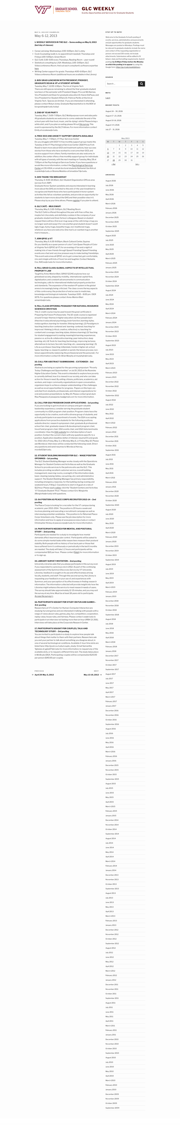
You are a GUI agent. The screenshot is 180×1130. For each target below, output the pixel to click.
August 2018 (111, 619)
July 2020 (109, 514)
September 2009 (112, 1108)
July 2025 (109, 240)
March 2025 (110, 258)
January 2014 (111, 870)
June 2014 (110, 847)
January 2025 (111, 268)
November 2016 (112, 715)
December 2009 (112, 1094)
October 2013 (111, 884)
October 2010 (111, 1048)
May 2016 (110, 742)
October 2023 (111, 336)
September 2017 (112, 669)
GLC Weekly (98, 8)
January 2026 (111, 213)
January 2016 (111, 761)
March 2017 (110, 697)
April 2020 (110, 528)
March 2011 (110, 1026)
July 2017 (109, 678)
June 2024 (110, 299)
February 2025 (111, 263)
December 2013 (112, 875)
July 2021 (109, 459)
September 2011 (112, 998)
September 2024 (112, 286)
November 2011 (112, 989)
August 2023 (111, 345)
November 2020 (112, 496)
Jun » (137, 164)
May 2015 (110, 797)
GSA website (60, 432)
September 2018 (112, 615)
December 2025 (112, 217)
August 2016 (111, 729)
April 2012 (110, 966)
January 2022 (111, 432)
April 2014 (110, 857)
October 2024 (111, 281)
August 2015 (111, 784)
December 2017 (112, 656)
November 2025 (112, 222)
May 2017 (109, 688)
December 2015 (112, 765)
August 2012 (111, 948)
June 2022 (110, 409)
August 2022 (111, 400)
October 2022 (111, 391)
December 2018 (112, 601)
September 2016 (112, 724)
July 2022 (109, 405)
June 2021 (110, 464)
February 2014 (111, 866)
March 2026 (110, 204)
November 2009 (112, 1099)
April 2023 (110, 363)
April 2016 (110, 747)
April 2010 (110, 1076)
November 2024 (112, 277)
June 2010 (110, 1067)
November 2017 (112, 660)
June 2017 (110, 683)
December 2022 (112, 382)
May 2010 (110, 1071)
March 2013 (110, 916)
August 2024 (111, 290)
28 (114, 160)
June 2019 (110, 573)
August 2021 (111, 455)
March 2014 (110, 861)
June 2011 (110, 1012)
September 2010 (112, 1053)
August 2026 (111, 181)
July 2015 (109, 788)
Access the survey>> (44, 596)
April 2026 (110, 199)
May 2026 (110, 194)
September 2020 (112, 505)
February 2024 (111, 318)
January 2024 (111, 322)
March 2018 (110, 642)
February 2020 (111, 537)
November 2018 (112, 605)
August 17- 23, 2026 (113, 116)
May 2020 (110, 523)
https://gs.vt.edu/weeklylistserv (128, 67)
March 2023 (110, 368)
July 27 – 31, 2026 (113, 129)
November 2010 (112, 1044)
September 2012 (112, 943)
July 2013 (109, 898)
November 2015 (112, 770)
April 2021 (110, 473)
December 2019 (112, 546)
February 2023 (111, 373)
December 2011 (112, 984)
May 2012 (109, 962)
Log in (108, 98)
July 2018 (109, 624)
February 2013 (111, 921)
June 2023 (110, 354)
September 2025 (112, 231)
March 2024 (110, 313)
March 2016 (110, 752)
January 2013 (111, 925)
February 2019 (111, 592)
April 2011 (109, 1021)
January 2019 (111, 596)
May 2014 (110, 852)
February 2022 (111, 427)
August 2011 (110, 1003)
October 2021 (111, 446)
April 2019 (110, 583)
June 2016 (110, 738)
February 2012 (111, 975)
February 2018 (111, 646)
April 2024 (110, 309)
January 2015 (111, 816)
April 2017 (110, 692)
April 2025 (110, 254)
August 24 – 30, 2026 (114, 111)
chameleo (54, 32)
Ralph (76, 552)
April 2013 (110, 911)
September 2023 (112, 341)
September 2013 (112, 889)
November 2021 (112, 441)
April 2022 (110, 418)
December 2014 (112, 820)
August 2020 (111, 510)
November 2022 (112, 386)
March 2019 (110, 587)
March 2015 (110, 806)
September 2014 (112, 834)
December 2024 (112, 272)
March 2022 (110, 423)
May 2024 (110, 304)
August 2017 (111, 674)
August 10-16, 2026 (113, 120)
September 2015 (112, 779)
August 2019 (111, 564)
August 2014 (111, 838)
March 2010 (110, 1080)
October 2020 (111, 500)
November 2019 (112, 551)
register (76, 200)
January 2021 (111, 487)
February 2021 (111, 482)
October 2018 (111, 610)
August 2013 (111, 893)
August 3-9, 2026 (112, 125)
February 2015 (111, 811)
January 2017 (111, 706)
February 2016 (111, 756)
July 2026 (109, 185)
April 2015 (110, 802)
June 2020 (110, 519)
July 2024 (109, 295)
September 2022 (112, 395)
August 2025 (111, 236)
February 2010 (111, 1085)
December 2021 (112, 436)
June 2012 (110, 957)
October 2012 (111, 939)
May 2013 (110, 907)
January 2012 (111, 980)
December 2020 (112, 491)
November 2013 (112, 879)
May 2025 (110, 249)
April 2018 (110, 637)
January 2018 (111, 651)
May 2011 (109, 1016)
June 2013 (110, 902)
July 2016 (109, 733)
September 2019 (112, 560)
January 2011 (111, 1035)
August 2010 (111, 1057)
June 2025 (110, 245)
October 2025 (111, 226)
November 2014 (112, 825)
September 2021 (112, 450)
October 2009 (111, 1103)
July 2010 (109, 1062)
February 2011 (111, 1030)
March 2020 (110, 532)
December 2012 (112, 930)
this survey (84, 124)
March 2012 (110, 971)
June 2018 (110, 628)
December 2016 (112, 710)
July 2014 (109, 843)
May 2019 (110, 578)
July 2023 (109, 350)
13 (108, 153)
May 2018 (110, 633)
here (37, 68)
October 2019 (111, 555)
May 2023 (110, 359)
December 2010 (112, 1039)
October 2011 (111, 994)
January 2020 (111, 541)
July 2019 (109, 569)
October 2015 (111, 774)
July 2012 (109, 952)
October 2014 (111, 829)
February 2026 (111, 208)
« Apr (113, 164)
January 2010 (111, 1089)
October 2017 (111, 665)
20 (108, 156)
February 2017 (111, 701)
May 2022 (110, 414)
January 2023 (111, 377)
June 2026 (110, 190)
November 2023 (112, 331)
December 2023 (112, 327)
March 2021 (110, 478)
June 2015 (110, 793)
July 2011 (109, 1007)
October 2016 (111, 720)
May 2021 (109, 468)
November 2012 (112, 934)
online (58, 488)
